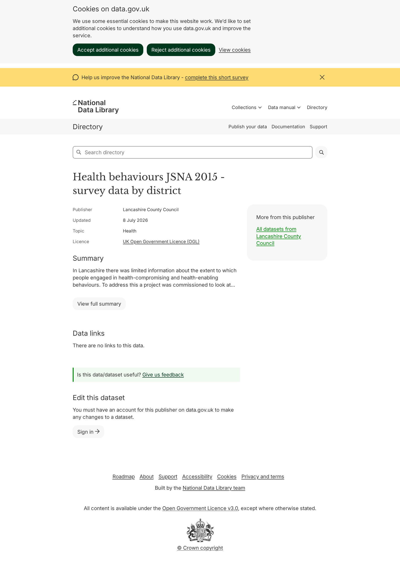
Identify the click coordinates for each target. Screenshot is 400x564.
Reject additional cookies (181, 50)
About (147, 476)
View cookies (235, 50)
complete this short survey (216, 77)
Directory (317, 107)
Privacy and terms (262, 476)
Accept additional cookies (108, 50)
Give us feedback (163, 375)
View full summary (99, 304)
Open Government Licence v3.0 (200, 508)
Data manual (281, 107)
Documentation (288, 126)
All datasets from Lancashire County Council (278, 236)
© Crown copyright (200, 548)
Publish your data (247, 126)
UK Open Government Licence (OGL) (161, 241)
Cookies (227, 476)
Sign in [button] (86, 432)
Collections (244, 107)
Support (318, 126)
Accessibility (197, 476)
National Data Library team (214, 488)
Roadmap (123, 476)
